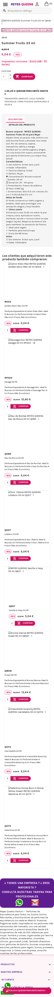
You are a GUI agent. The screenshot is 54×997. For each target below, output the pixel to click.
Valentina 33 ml (12, 830)
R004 (7, 301)
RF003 (8, 377)
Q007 (7, 530)
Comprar (24, 76)
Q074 (7, 746)
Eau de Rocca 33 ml (14, 458)
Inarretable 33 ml (13, 751)
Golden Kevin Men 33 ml (16, 306)
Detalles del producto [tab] (22, 124)
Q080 (7, 453)
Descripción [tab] (15, 119)
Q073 (7, 825)
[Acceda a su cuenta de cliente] (37, 3)
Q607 (12, 606)
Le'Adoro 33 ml (11, 534)
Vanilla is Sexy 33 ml (18, 610)
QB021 (8, 670)
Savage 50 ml (10, 382)
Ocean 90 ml (10, 675)
